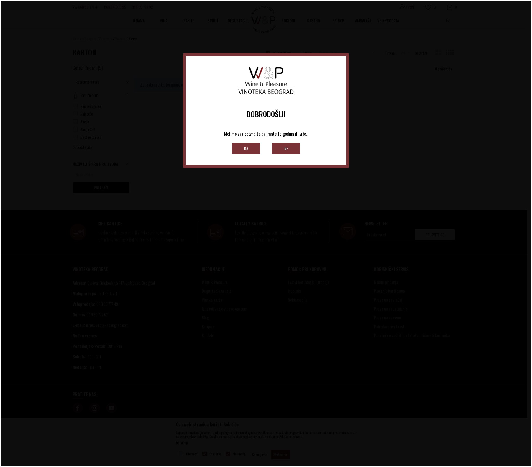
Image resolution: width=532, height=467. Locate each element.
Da (246, 148)
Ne (286, 148)
